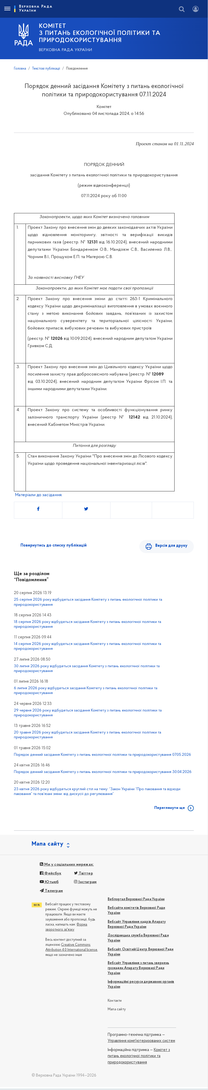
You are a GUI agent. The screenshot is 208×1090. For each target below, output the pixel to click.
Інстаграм (87, 882)
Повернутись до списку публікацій (54, 545)
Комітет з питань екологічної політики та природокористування (139, 1056)
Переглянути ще (169, 808)
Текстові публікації (46, 69)
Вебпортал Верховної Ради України (136, 899)
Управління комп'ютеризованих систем (141, 1041)
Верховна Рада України (65, 50)
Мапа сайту (117, 1009)
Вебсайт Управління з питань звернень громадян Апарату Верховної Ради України (138, 968)
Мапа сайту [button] (48, 844)
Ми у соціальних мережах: (68, 865)
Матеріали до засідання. (38, 495)
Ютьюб (51, 882)
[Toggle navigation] (7, 9)
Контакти (115, 1001)
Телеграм (53, 891)
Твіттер (85, 873)
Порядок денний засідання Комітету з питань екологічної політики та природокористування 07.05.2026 (102, 755)
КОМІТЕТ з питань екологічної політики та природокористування (100, 33)
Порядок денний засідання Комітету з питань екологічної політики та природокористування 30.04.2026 (103, 772)
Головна (20, 69)
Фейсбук (52, 873)
